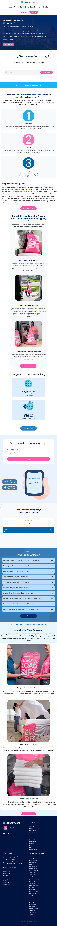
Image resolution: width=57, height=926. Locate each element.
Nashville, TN (32, 893)
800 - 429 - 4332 (10, 859)
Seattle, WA (32, 910)
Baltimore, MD (33, 862)
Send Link (28, 459)
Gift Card (31, 838)
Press (30, 847)
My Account (24, 12)
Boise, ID (31, 864)
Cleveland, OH (33, 868)
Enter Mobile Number (13, 450)
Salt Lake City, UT (33, 912)
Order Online (46, 72)
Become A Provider (34, 849)
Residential (32, 832)
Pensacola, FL (32, 899)
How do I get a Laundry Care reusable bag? (18, 604)
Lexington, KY (32, 887)
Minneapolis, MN (33, 891)
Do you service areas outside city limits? (17, 571)
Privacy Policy (32, 841)
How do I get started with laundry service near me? (21, 609)
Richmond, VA (33, 906)
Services (10, 7)
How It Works (32, 830)
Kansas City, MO (33, 885)
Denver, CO (32, 878)
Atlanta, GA (32, 857)
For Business (24, 7)
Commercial (32, 834)
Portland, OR (32, 905)
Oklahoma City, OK (34, 897)
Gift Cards (46, 7)
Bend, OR (31, 903)
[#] (4, 833)
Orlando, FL (32, 895)
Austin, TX (31, 859)
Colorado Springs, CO (34, 870)
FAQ (40, 7)
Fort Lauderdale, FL (34, 880)
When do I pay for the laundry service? (16, 587)
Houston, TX (32, 882)
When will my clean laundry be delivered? (17, 582)
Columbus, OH (33, 874)
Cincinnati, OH (33, 866)
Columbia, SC (32, 872)
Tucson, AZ (32, 914)
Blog (30, 845)
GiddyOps (37, 923)
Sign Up (34, 12)
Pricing (16, 7)
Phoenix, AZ (32, 901)
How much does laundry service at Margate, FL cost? (21, 560)
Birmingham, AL (33, 861)
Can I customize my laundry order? (15, 576)
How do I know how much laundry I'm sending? (19, 593)
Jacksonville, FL (33, 884)
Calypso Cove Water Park (21, 192)
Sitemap (31, 843)
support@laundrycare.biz (12, 857)
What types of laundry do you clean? (16, 566)
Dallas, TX (31, 876)
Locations (33, 7)
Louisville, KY (32, 889)
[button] (28, 560)
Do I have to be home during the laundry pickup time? (22, 598)
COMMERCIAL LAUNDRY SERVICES (28, 624)
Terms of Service (33, 840)
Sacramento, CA (33, 908)
